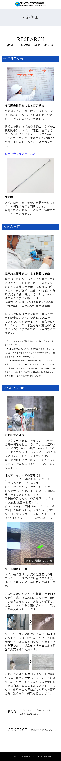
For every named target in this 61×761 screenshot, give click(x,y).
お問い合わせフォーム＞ (20, 153)
